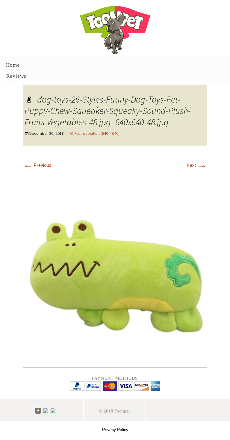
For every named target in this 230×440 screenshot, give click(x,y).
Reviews (16, 76)
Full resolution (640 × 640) (97, 133)
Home (13, 65)
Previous (37, 165)
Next (197, 165)
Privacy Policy (115, 429)
